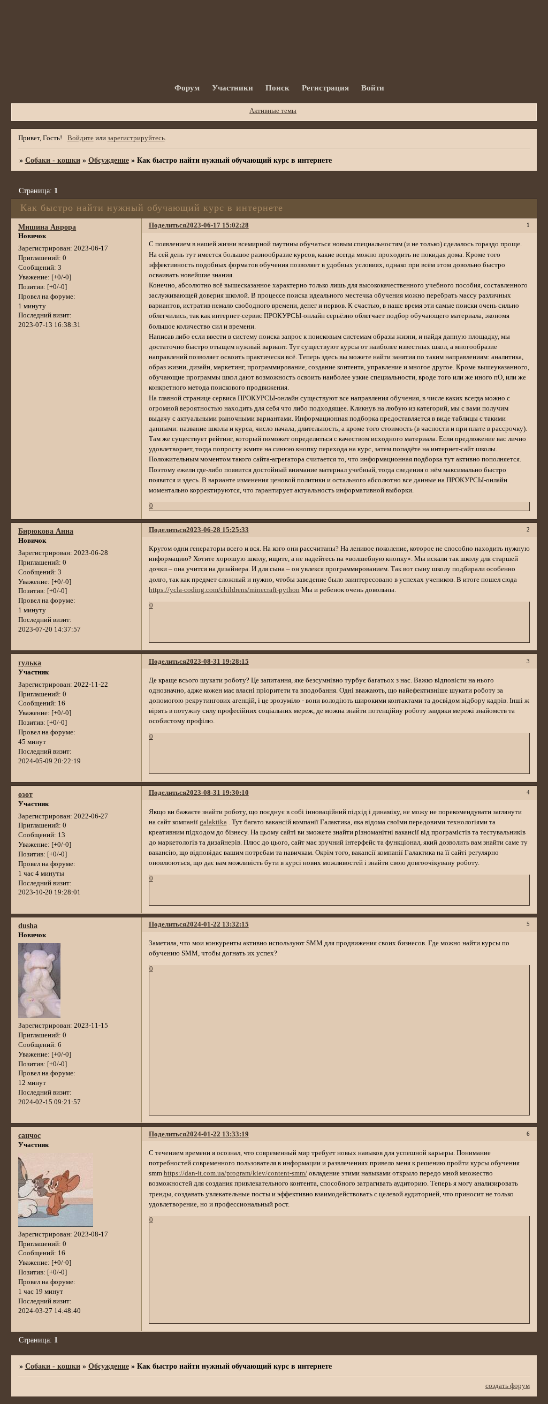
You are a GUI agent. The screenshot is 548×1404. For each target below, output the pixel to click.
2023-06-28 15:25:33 (217, 530)
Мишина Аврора (47, 227)
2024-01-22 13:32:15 (217, 924)
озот (25, 794)
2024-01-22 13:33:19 (217, 1134)
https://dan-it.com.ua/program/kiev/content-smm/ (235, 1173)
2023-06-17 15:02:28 (217, 225)
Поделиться (167, 225)
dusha (27, 925)
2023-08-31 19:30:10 (217, 792)
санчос (29, 1135)
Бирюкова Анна (45, 531)
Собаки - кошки (52, 160)
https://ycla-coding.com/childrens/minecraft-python (224, 590)
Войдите (80, 138)
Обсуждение (108, 160)
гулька (29, 662)
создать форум (507, 1386)
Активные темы (272, 111)
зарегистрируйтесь (136, 138)
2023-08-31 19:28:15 (217, 661)
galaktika (213, 822)
